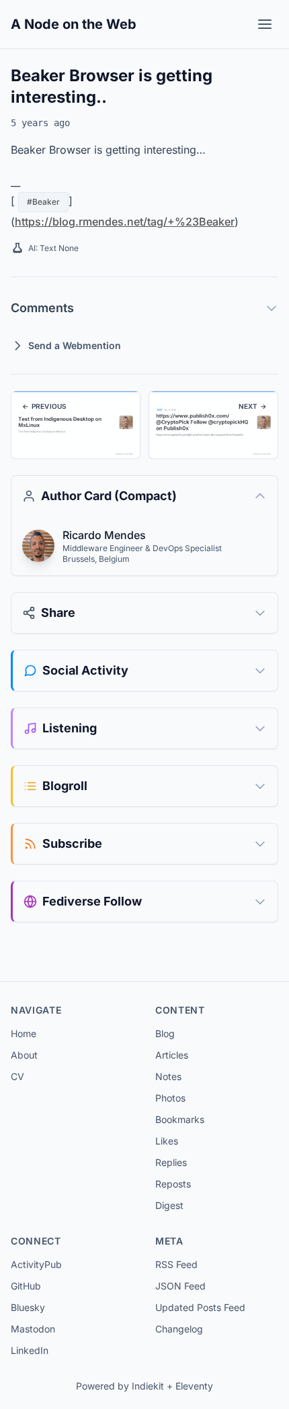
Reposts (173, 1183)
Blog (165, 1033)
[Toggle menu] (264, 24)
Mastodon (33, 1328)
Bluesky (28, 1307)
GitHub (26, 1286)
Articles (171, 1055)
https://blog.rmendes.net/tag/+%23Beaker (125, 221)
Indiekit (148, 1386)
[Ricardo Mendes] (38, 546)
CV (17, 1076)
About (24, 1055)
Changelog (179, 1328)
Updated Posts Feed (200, 1307)
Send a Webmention (74, 345)
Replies (171, 1162)
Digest (169, 1205)
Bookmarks (179, 1119)
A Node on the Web (73, 24)
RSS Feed (176, 1264)
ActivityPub (36, 1264)
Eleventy (194, 1386)
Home (23, 1033)
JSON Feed (180, 1286)
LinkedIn (29, 1350)
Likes (166, 1141)
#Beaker (43, 202)
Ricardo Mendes (104, 535)
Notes (168, 1076)
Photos (170, 1098)
